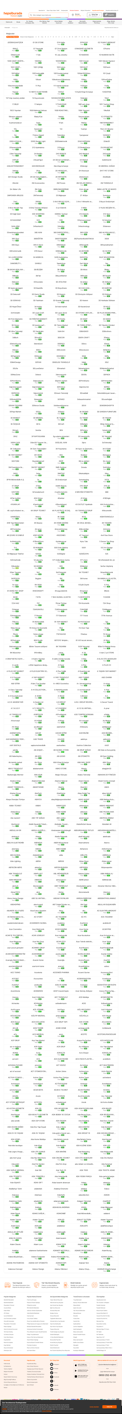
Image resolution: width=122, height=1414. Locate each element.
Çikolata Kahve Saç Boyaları (57, 1321)
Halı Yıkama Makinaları (79, 1310)
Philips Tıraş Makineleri (33, 1334)
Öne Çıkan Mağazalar (12, 37)
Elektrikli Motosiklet (9, 1300)
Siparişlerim (42, 10)
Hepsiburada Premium (98, 10)
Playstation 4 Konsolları (10, 1324)
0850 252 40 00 (107, 1375)
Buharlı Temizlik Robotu (79, 1334)
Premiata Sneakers (32, 1345)
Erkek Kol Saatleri (8, 1342)
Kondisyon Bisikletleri (78, 1350)
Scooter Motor (7, 1308)
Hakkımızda (7, 1363)
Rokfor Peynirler (54, 1345)
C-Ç (42, 37)
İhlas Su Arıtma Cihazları (33, 1348)
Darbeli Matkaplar (54, 1334)
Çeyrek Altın (76, 1321)
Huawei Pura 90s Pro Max (103, 1316)
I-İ (58, 37)
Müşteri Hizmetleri (85, 10)
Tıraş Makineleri (77, 1300)
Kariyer (5, 1374)
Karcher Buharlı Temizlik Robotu (35, 1342)
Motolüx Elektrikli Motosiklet (34, 1326)
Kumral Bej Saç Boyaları (56, 1342)
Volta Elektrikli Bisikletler (33, 1313)
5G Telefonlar (100, 1334)
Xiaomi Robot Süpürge (32, 1340)
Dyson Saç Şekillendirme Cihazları (35, 1321)
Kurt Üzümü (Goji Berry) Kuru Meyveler (60, 1350)
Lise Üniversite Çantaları (10, 1318)
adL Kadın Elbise (31, 1350)
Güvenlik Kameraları (9, 1321)
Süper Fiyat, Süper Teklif (53, 10)
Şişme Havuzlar (77, 1308)
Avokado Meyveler (55, 1310)
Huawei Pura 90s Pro (102, 1318)
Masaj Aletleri (76, 1305)
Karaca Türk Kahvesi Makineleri (35, 1337)
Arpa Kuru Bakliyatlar (55, 1324)
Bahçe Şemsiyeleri (78, 1340)
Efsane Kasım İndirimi (102, 1310)
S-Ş (88, 37)
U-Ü (95, 37)
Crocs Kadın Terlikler (32, 1318)
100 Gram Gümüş (8, 1332)
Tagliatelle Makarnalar (55, 1318)
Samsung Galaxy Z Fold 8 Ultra (104, 1342)
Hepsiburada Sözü (101, 1300)
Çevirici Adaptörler (78, 1326)
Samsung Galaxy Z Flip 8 (103, 1345)
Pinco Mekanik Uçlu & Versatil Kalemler (37, 1332)
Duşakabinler (7, 1340)
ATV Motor (6, 1313)
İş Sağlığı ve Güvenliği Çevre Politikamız (14, 1385)
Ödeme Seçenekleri (32, 1379)
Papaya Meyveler (54, 1329)
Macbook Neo (100, 1321)
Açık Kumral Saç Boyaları (56, 1305)
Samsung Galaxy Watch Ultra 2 (104, 1348)
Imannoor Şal (30, 1316)
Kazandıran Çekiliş (101, 1324)
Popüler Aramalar (101, 1305)
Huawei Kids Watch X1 (102, 1313)
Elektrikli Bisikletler (8, 1302)
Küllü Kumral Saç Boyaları (56, 1302)
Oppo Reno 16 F (101, 1337)
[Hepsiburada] (13, 13)
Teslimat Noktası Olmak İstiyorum (35, 1377)
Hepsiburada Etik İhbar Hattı (107, 1382)
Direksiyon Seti (8, 1350)
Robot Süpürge (7, 1326)
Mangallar (75, 1345)
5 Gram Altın (76, 1318)
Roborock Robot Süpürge (33, 1302)
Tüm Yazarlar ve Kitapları (103, 1302)
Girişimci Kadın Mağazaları (27, 37)
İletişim (5, 1387)
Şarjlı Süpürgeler (77, 1329)
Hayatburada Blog (31, 1363)
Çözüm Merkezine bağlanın (107, 1364)
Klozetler (75, 1316)
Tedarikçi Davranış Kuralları (34, 1371)
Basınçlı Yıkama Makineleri (80, 1302)
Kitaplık (75, 1337)
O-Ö (76, 37)
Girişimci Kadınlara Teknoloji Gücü (35, 1374)
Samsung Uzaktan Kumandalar (35, 1329)
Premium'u (14, 16)
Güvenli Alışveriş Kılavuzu (10, 1382)
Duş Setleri (76, 1348)
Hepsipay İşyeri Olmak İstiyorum (35, 1369)
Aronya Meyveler (54, 1316)
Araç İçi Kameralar (8, 1348)
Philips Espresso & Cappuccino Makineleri (37, 1324)
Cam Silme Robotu (8, 1337)
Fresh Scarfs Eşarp (31, 1300)
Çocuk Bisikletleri (8, 1316)
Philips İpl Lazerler (31, 1305)
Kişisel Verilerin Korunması (10, 1377)
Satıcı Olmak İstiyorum (32, 1366)
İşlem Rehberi (30, 1385)
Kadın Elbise (7, 1310)
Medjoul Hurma (54, 1313)
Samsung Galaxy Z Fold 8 (103, 1340)
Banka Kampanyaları (32, 1382)
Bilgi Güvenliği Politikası (10, 1379)
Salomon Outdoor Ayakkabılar (34, 1310)
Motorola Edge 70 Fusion (103, 1329)
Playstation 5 (100, 1326)
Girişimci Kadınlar (74, 10)
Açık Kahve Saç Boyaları (56, 1326)
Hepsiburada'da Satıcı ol (111, 27)
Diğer (112, 37)
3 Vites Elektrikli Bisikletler (56, 1337)
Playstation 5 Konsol (9, 1305)
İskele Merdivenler (54, 1348)
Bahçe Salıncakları (78, 1332)
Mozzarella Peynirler (55, 1340)
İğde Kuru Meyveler (55, 1308)
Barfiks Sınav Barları (78, 1342)
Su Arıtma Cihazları (8, 1334)
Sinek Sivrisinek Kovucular (10, 1329)
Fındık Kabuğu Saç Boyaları (57, 1332)
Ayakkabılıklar (77, 1324)
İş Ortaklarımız (7, 1366)
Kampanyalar (64, 10)
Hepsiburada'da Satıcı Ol (112, 10)
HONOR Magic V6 (101, 1350)
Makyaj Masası (77, 1313)
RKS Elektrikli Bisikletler (33, 1308)
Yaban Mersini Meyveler (56, 1300)
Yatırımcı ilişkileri (8, 1369)
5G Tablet (99, 1332)
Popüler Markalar (101, 1308)
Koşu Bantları (7, 1345)
